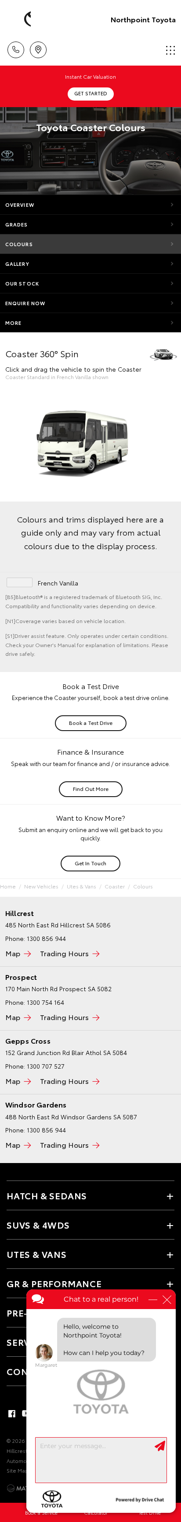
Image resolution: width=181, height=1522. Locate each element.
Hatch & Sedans (47, 1195)
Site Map (18, 1470)
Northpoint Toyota (143, 19)
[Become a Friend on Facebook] (12, 1413)
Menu (169, 46)
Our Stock (22, 283)
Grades (16, 224)
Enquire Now (25, 303)
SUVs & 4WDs (38, 1225)
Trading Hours (64, 953)
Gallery (17, 263)
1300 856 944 (46, 1129)
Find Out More (91, 788)
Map (12, 953)
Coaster (115, 886)
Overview (19, 204)
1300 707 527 (46, 1066)
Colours (19, 243)
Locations (38, 46)
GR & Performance (54, 1283)
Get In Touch (90, 863)
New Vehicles (41, 886)
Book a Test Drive (90, 722)
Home (8, 886)
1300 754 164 (45, 1002)
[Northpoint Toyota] (20, 19)
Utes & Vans (81, 886)
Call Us (15, 46)
